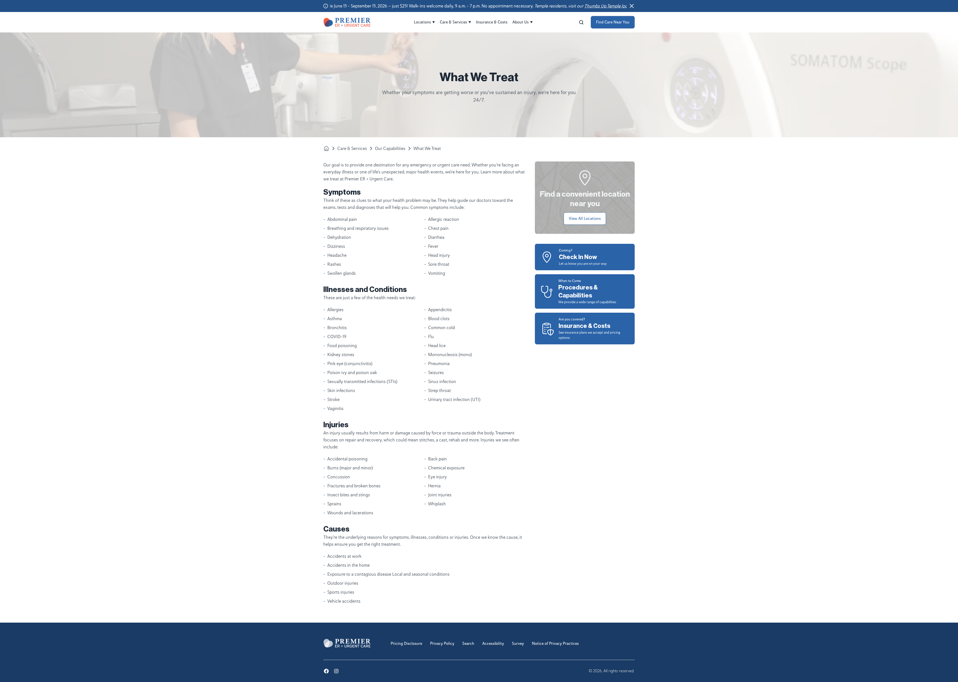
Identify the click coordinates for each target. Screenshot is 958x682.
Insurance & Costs (491, 22)
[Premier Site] (326, 148)
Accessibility (493, 643)
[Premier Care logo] (347, 22)
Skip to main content (20, 4)
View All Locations (585, 218)
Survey (518, 643)
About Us (520, 22)
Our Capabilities (390, 148)
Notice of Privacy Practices (555, 643)
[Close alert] (632, 6)
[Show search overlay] (581, 22)
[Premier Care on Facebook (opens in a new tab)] (326, 671)
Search (468, 643)
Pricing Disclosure (406, 643)
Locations (422, 22)
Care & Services (453, 22)
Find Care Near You (612, 22)
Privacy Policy (442, 643)
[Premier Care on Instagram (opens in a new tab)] (336, 671)
